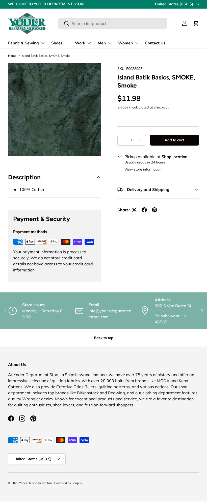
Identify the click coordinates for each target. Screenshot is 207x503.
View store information (143, 169)
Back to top (103, 338)
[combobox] (112, 23)
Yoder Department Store (36, 483)
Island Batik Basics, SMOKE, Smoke (45, 55)
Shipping (124, 107)
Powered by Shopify (68, 483)
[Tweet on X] (134, 210)
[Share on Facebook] (144, 210)
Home (12, 55)
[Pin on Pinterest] (154, 210)
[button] (195, 23)
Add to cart (174, 140)
